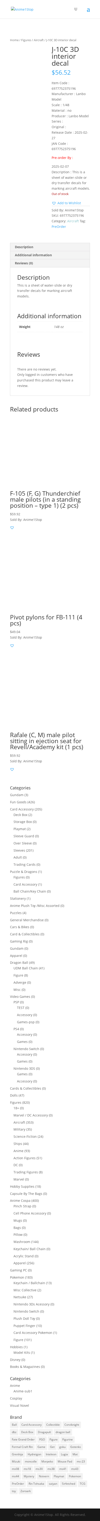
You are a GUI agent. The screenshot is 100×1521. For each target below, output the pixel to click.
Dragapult (44, 1432)
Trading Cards (24, 864)
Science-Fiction (25, 1136)
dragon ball (63, 1432)
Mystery (29, 1476)
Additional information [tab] (33, 255)
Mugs (17, 1220)
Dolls (14, 1095)
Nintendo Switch (26, 1049)
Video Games (20, 996)
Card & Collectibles (25, 934)
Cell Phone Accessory (29, 1213)
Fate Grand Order (23, 1439)
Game (41, 1447)
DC (15, 1165)
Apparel (16, 955)
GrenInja (17, 1454)
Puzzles (16, 913)
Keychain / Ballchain (29, 1283)
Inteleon (51, 1454)
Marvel (18, 1179)
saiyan (53, 1484)
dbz (14, 1432)
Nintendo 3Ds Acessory (31, 1304)
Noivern (44, 1476)
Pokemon (17, 1277)
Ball (14, 1425)
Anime (18, 1151)
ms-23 (81, 1461)
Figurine (67, 1439)
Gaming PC (18, 1270)
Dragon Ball (19, 962)
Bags (17, 1227)
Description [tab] (24, 247)
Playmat (19, 829)
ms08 (15, 1469)
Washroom (21, 1242)
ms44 (15, 1476)
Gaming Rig (19, 941)
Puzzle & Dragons (23, 871)
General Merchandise (27, 920)
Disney (15, 1359)
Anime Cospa (20, 1200)
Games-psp (26, 1022)
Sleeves (19, 850)
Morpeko (47, 1461)
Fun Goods (18, 802)
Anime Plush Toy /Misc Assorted (35, 905)
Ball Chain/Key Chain (29, 891)
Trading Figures (25, 1172)
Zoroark (25, 1491)
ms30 (39, 1469)
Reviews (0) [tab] (24, 263)
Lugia (64, 1454)
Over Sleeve (22, 843)
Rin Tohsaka (36, 1484)
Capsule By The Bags (26, 1193)
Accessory (24, 1015)
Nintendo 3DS (24, 1068)
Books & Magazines (25, 1366)
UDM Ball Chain (25, 968)
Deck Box (20, 815)
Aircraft (39, 40)
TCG (82, 1484)
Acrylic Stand (23, 1256)
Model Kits (21, 1352)
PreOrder (59, 226)
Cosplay (16, 1398)
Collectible (53, 1425)
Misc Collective (25, 1290)
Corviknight (71, 1425)
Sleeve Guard (23, 836)
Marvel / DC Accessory (30, 1115)
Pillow (18, 1234)
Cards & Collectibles (25, 1088)
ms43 (74, 1469)
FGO (42, 1439)
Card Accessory (22, 809)
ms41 (63, 1469)
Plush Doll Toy (24, 1318)
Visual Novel (19, 1405)
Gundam (16, 795)
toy (14, 1491)
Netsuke (19, 1297)
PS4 (16, 1029)
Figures (26, 40)
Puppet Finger (24, 1325)
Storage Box (22, 821)
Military (19, 1129)
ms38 (51, 1469)
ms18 (27, 1469)
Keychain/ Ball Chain (29, 1249)
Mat (75, 1454)
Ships (17, 1143)
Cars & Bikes (19, 927)
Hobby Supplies (22, 1186)
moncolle (31, 1461)
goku (62, 1447)
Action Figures (24, 1158)
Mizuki (16, 1461)
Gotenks (75, 1447)
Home (14, 40)
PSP (16, 1002)
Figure (18, 975)
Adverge (19, 982)
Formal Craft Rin (22, 1447)
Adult (17, 857)
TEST (20, 1007)
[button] (66, 203)
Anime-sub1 (22, 1391)
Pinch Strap (22, 1206)
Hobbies (16, 1347)
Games (22, 1041)
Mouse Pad (65, 1461)
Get (52, 1447)
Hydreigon (34, 1454)
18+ (16, 1108)
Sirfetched (68, 1484)
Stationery (18, 898)
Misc (17, 989)
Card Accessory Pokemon (32, 1332)
